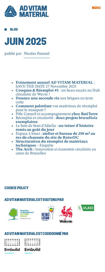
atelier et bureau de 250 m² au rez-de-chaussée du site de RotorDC (55, 136)
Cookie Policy (16, 188)
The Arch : (25, 149)
